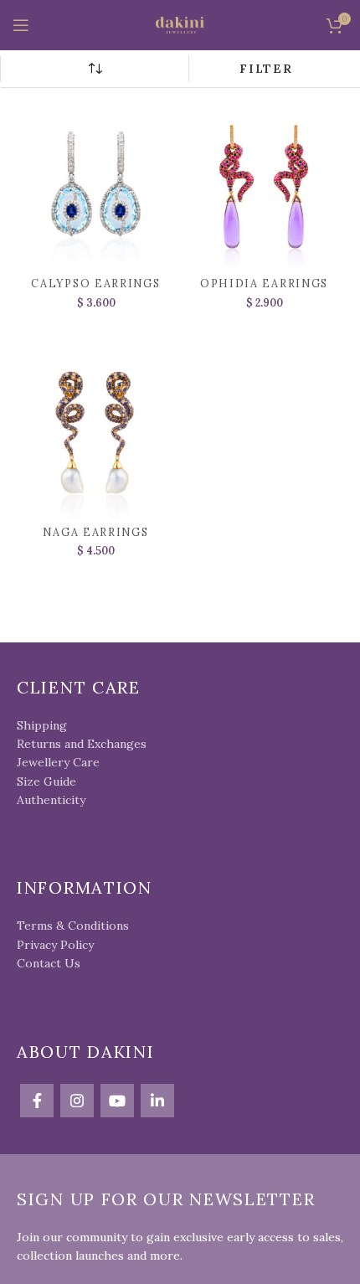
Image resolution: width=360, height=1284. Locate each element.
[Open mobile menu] (21, 25)
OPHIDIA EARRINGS (264, 283)
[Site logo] (180, 24)
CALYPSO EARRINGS (95, 283)
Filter (265, 69)
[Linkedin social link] (157, 1100)
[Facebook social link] (37, 1100)
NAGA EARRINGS (95, 532)
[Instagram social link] (77, 1100)
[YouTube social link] (117, 1100)
